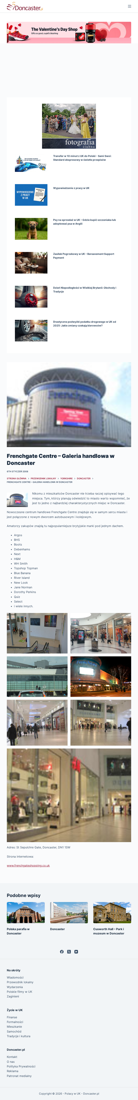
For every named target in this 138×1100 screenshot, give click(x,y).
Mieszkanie (14, 1026)
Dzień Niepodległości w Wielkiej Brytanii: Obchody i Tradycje (84, 289)
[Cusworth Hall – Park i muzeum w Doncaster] (112, 912)
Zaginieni (13, 996)
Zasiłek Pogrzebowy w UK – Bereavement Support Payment (83, 255)
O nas (11, 1061)
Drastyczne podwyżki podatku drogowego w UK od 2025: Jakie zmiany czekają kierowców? (84, 323)
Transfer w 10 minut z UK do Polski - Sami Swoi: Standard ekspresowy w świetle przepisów (82, 157)
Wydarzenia (15, 987)
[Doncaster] (69, 912)
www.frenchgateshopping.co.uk (28, 865)
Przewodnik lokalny (20, 982)
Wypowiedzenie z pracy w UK (71, 188)
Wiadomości (15, 977)
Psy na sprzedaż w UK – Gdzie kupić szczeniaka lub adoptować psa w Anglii (84, 221)
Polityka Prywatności (21, 1066)
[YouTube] (76, 952)
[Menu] (129, 6)
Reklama (12, 1071)
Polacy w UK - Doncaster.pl (82, 1093)
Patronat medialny (19, 1076)
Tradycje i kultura (18, 1036)
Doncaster (57, 929)
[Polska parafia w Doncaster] (26, 912)
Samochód (14, 1031)
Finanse (12, 1017)
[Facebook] (62, 952)
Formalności (15, 1022)
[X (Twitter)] (69, 952)
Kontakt (12, 1057)
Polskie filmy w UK (19, 991)
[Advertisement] (69, 70)
